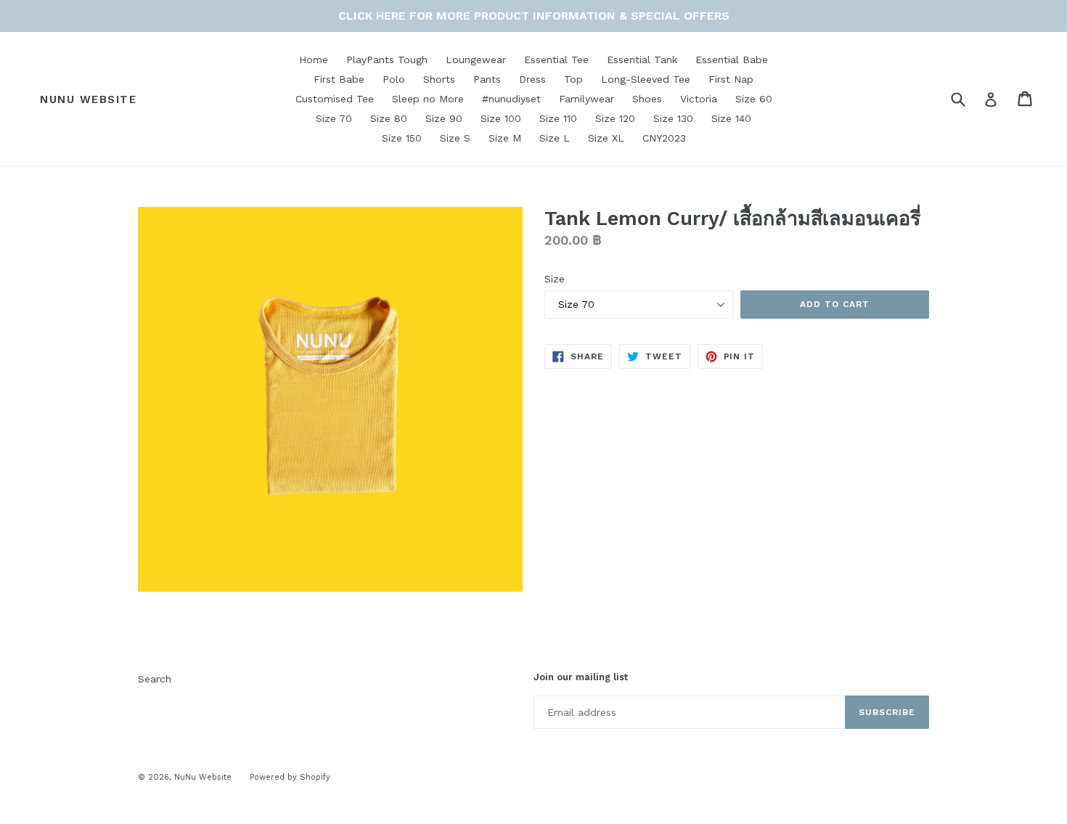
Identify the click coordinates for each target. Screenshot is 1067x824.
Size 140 (731, 118)
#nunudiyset (511, 99)
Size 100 (501, 118)
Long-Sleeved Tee (645, 79)
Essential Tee (556, 59)
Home (313, 59)
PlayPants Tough (387, 59)
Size (554, 279)
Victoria (698, 99)
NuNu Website (88, 99)
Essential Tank (642, 59)
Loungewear (476, 59)
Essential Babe (731, 59)
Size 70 (334, 118)
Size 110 (558, 118)
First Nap (730, 79)
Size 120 (615, 118)
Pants (487, 79)
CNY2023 (664, 138)
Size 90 (443, 118)
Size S (455, 138)
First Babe (339, 79)
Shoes (647, 99)
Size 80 (388, 118)
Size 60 (753, 99)
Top (573, 79)
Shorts (439, 79)
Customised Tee (334, 99)
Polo (394, 79)
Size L (554, 138)
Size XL (606, 138)
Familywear (586, 99)
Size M (504, 138)
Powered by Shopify (290, 777)
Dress (532, 79)
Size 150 (402, 138)
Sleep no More (428, 99)
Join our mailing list (581, 677)
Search (154, 679)
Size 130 (673, 118)
